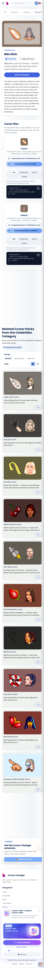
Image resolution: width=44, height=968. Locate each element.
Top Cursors (6, 903)
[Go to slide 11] (21, 950)
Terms (21, 964)
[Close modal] (39, 472)
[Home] (5, 12)
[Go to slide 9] (18, 950)
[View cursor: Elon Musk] (22, 560)
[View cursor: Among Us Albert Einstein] (22, 772)
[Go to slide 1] (6, 950)
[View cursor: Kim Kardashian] (22, 602)
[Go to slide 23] (37, 950)
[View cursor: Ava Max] (22, 475)
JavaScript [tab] (23, 172)
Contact (29, 964)
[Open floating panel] (40, 964)
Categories (6, 896)
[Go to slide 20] (33, 950)
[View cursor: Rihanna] (22, 645)
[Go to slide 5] (13, 950)
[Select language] (41, 3)
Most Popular (19, 358)
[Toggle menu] (3, 3)
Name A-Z (31, 358)
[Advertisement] (22, 297)
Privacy (14, 964)
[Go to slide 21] (34, 950)
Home (4, 892)
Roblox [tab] (24, 177)
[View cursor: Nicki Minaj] (22, 730)
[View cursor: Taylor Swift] (22, 390)
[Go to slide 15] (26, 950)
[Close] (39, 910)
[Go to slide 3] (10, 950)
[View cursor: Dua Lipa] (22, 433)
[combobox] (22, 3)
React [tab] (34, 172)
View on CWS (21, 947)
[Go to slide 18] (30, 950)
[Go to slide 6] (14, 950)
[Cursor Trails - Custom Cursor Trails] (22, 931)
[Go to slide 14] (25, 950)
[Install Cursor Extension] (36, 3)
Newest (8, 358)
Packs (4, 899)
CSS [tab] (13, 172)
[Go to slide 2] (9, 950)
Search (4, 907)
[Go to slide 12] (22, 950)
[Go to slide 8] (17, 950)
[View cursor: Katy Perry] (22, 687)
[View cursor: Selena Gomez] (22, 517)
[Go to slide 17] (29, 950)
